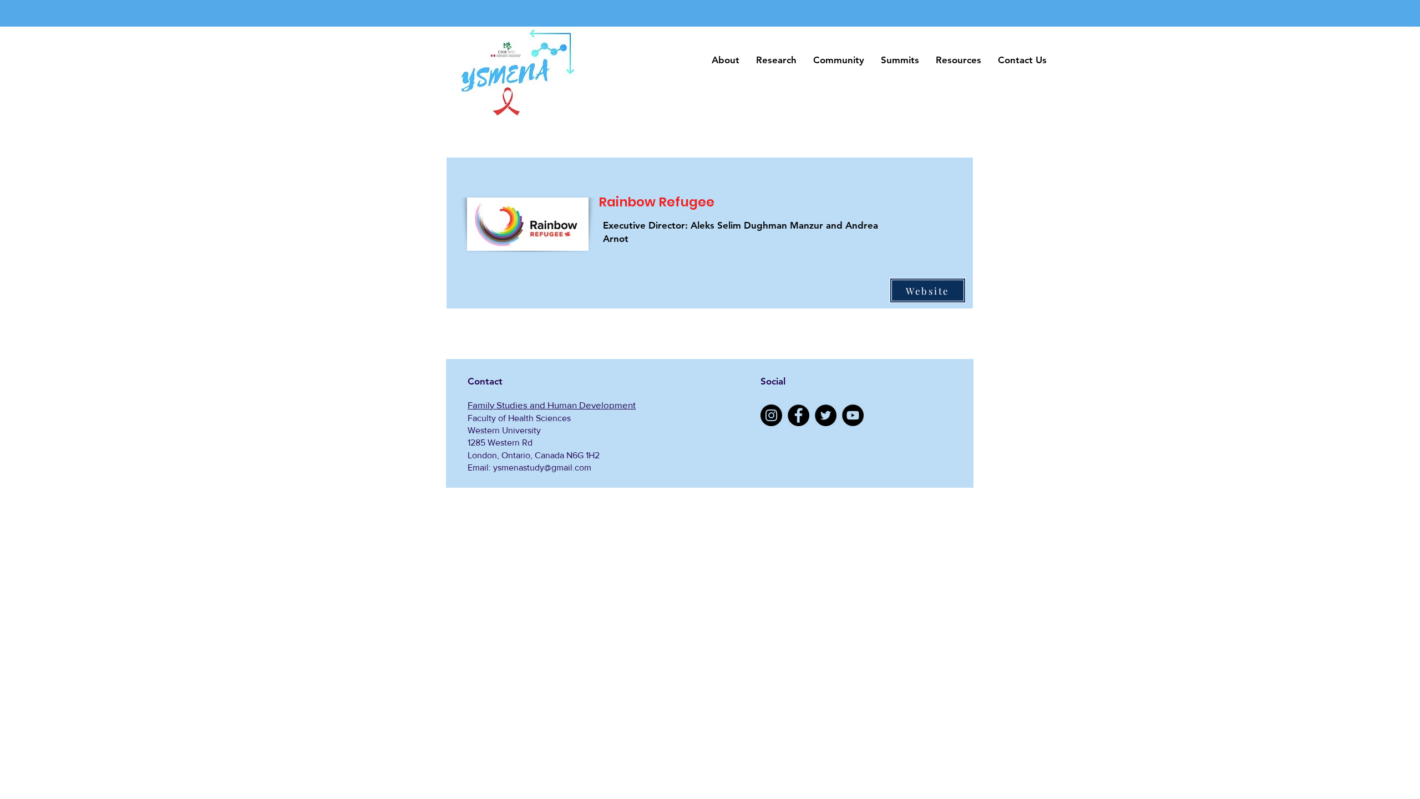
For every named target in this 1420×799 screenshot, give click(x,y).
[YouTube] (853, 415)
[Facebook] (798, 415)
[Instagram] (771, 415)
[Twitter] (825, 415)
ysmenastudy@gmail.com (542, 467)
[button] (725, 60)
